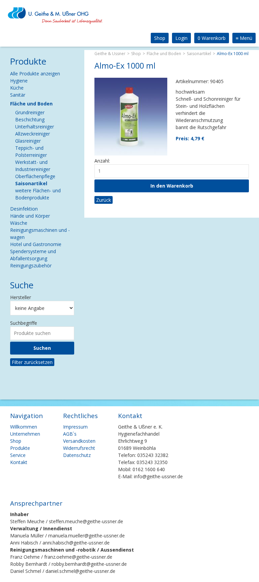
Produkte (20, 448)
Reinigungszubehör (31, 265)
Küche (17, 87)
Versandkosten (79, 441)
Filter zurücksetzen (32, 362)
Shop (159, 38)
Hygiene (19, 80)
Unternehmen (25, 434)
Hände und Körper (30, 216)
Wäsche (18, 223)
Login (181, 38)
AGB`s (70, 434)
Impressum (75, 426)
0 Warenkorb (212, 38)
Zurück (103, 200)
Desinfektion (24, 208)
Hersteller (20, 297)
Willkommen (23, 426)
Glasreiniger (28, 141)
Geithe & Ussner (109, 53)
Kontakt (18, 462)
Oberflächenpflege (35, 176)
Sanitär (17, 95)
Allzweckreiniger (32, 133)
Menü (244, 38)
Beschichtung (30, 119)
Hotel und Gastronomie (35, 244)
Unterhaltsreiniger (34, 126)
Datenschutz (77, 455)
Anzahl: (102, 160)
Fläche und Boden (164, 53)
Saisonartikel (199, 53)
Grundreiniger (30, 112)
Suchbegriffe (23, 323)
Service (18, 455)
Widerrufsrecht (79, 448)
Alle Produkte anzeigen (35, 73)
